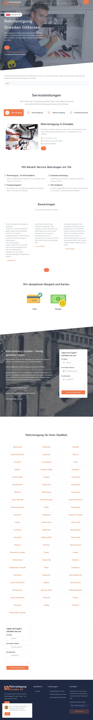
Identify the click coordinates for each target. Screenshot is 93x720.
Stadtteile (55, 3)
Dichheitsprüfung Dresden (57, 697)
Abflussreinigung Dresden (57, 694)
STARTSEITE (30, 3)
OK (7, 714)
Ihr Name (64, 359)
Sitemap (37, 691)
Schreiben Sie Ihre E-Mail (78, 702)
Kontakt (72, 3)
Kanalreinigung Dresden (57, 691)
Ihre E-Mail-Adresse (68, 367)
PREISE (64, 3)
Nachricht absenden (17, 668)
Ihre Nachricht (65, 376)
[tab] (13, 112)
